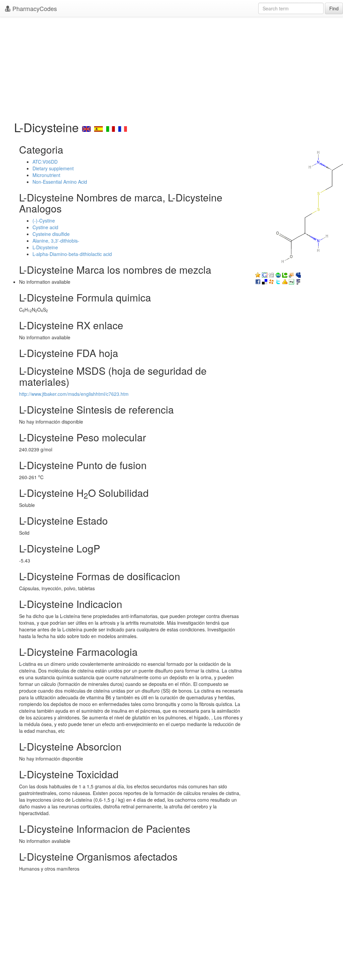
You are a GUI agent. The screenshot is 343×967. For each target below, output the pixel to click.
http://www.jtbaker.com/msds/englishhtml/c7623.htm (74, 393)
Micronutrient (46, 175)
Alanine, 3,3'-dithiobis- (55, 240)
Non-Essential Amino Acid (59, 181)
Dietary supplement (53, 168)
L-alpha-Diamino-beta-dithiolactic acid (72, 254)
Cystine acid (45, 227)
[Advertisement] (171, 67)
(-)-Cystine (43, 220)
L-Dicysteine (45, 247)
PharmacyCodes (34, 8)
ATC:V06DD (45, 161)
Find (334, 8)
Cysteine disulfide (51, 234)
